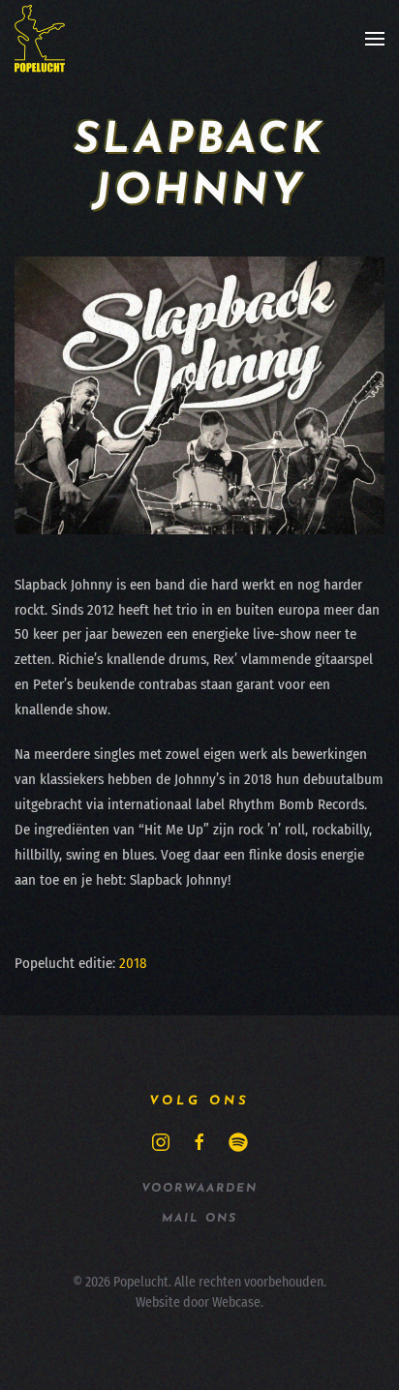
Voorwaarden (199, 1188)
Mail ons (199, 1218)
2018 (133, 963)
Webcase (236, 1302)
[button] (374, 38)
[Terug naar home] (40, 38)
